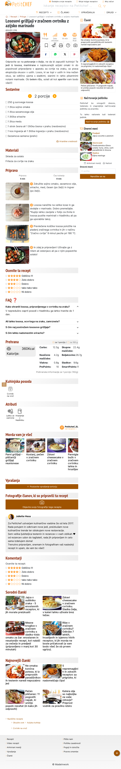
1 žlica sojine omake (19, 107)
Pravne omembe (71, 752)
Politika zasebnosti (72, 743)
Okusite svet (18, 722)
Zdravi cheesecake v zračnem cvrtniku (55, 459)
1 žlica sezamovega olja (21, 111)
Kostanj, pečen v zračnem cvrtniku (35, 457)
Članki (64, 12)
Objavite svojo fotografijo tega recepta (42, 507)
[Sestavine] (4, 384)
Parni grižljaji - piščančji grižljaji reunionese (14, 459)
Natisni (108, 163)
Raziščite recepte (15, 719)
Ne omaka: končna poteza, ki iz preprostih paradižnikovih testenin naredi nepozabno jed (23, 674)
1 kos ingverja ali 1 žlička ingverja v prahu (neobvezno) (38, 131)
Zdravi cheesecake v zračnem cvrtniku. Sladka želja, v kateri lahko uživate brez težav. (60, 606)
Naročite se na (97, 176)
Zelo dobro (27, 279)
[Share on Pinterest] (74, 54)
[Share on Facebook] (46, 54)
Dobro (25, 283)
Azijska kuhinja (33, 722)
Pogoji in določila (71, 747)
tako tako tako (29, 287)
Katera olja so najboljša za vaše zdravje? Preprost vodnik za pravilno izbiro (59, 698)
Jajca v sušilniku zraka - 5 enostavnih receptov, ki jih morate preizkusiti (22, 605)
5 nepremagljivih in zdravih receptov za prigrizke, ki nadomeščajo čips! (60, 673)
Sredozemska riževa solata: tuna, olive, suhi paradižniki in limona (102, 147)
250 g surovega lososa (20, 102)
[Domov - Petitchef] (7, 16)
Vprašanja (87, 12)
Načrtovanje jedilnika (96, 121)
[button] (8, 45)
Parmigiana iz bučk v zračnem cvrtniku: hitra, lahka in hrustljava (76, 462)
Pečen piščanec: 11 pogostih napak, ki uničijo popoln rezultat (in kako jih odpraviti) (23, 700)
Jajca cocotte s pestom (102, 136)
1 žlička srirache (17, 116)
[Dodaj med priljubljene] (45, 45)
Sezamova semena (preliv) (22, 136)
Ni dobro (26, 291)
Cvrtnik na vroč (20, 728)
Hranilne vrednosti (68, 141)
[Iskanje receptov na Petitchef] (99, 5)
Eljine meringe (98, 155)
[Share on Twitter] (65, 54)
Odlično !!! (27, 275)
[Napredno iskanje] (104, 6)
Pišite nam (68, 739)
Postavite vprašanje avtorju (43, 486)
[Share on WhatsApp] (55, 54)
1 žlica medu (15, 121)
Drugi (110, 12)
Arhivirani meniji (93, 163)
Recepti (44, 12)
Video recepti (13, 743)
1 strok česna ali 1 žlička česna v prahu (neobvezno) (37, 126)
